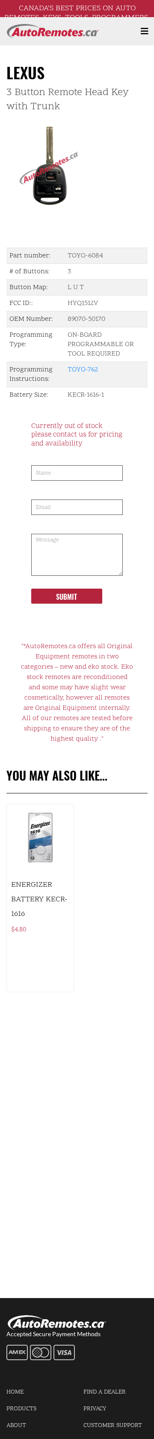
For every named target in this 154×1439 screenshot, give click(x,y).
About (16, 1425)
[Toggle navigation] (144, 31)
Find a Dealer (104, 1392)
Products (21, 1409)
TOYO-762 (83, 369)
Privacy (94, 1409)
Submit (66, 597)
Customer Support (112, 1425)
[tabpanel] (77, 163)
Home (15, 1392)
